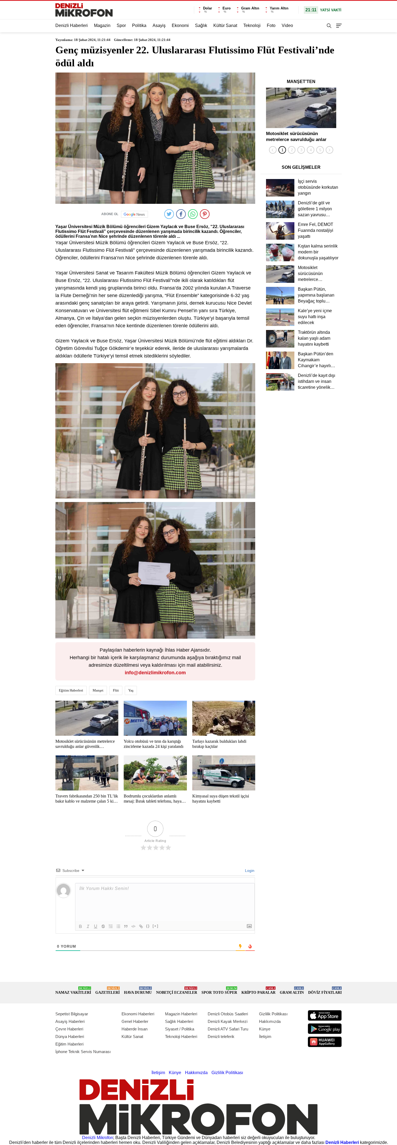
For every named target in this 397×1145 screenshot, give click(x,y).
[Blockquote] (126, 926)
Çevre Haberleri (69, 1029)
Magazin (102, 25)
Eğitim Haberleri (71, 690)
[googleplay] (325, 1028)
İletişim (265, 1036)
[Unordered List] (118, 926)
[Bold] (80, 926)
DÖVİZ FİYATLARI (325, 991)
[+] (156, 926)
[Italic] (88, 926)
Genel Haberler (135, 1021)
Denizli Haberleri (71, 25)
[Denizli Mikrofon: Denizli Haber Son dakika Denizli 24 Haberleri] (84, 10)
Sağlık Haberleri (179, 1021)
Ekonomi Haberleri (138, 1014)
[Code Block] (133, 926)
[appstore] (325, 1015)
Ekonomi (180, 25)
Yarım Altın (279, 8)
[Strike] (103, 926)
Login (249, 870)
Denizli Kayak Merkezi (227, 1021)
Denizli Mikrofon (97, 1137)
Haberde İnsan (134, 1029)
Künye (264, 1029)
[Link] (141, 926)
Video (287, 25)
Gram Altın (250, 8)
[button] (282, 150)
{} (148, 926)
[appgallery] (325, 1042)
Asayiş (159, 25)
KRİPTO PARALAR (258, 991)
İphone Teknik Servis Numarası (83, 1051)
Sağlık (201, 25)
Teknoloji (252, 25)
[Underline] (95, 926)
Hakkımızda (270, 1021)
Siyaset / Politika (179, 1029)
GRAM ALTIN (292, 991)
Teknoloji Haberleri (181, 1036)
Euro (227, 8)
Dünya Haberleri (69, 1036)
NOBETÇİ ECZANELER (176, 991)
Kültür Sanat (225, 25)
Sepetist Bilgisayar (71, 1014)
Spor (121, 25)
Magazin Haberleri (181, 1014)
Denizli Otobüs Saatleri (228, 1014)
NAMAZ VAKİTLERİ (73, 991)
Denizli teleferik (221, 1036)
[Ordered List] (111, 926)
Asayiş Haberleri (70, 1021)
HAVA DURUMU (138, 991)
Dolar (207, 8)
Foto (271, 25)
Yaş (130, 690)
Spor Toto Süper (219, 991)
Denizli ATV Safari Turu (228, 1029)
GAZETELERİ (107, 991)
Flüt (116, 690)
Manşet (98, 690)
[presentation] (273, 150)
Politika (139, 25)
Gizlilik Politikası (273, 1014)
